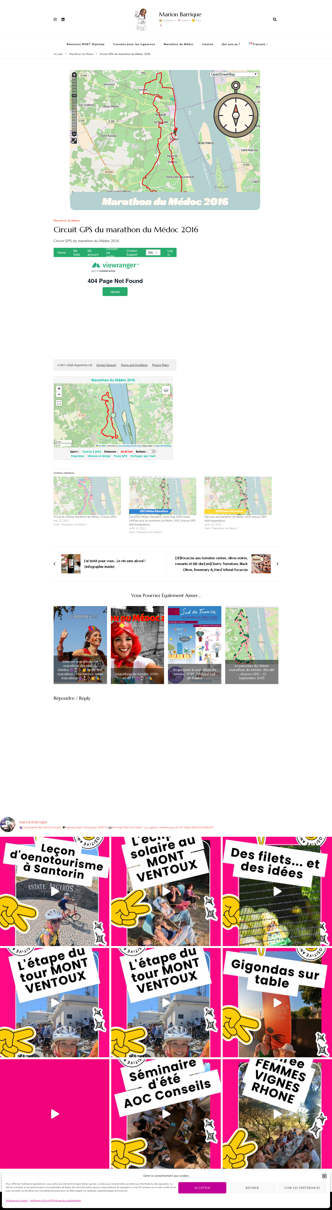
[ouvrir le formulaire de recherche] (274, 19)
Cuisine (207, 44)
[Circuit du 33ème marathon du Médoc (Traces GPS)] (89, 496)
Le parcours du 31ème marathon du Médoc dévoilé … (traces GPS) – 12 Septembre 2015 (251, 672)
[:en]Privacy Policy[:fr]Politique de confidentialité (55, 1200)
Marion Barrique (180, 14)
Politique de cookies (17, 1200)
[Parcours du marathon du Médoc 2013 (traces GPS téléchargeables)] (240, 496)
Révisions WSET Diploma (86, 44)
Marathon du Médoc (178, 44)
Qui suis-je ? (231, 44)
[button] (324, 1176)
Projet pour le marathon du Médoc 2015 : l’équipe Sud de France (194, 674)
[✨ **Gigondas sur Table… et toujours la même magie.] (277, 1002)
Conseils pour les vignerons (134, 44)
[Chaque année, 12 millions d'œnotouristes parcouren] (54, 1114)
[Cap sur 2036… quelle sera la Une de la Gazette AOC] (166, 1114)
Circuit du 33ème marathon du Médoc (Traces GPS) (85, 517)
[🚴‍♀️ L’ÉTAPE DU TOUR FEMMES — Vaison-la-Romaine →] (54, 1002)
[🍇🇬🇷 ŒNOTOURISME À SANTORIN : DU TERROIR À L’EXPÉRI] (54, 891)
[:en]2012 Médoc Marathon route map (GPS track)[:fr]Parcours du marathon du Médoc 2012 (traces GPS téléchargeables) (162, 520)
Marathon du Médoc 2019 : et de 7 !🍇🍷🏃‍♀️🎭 (137, 676)
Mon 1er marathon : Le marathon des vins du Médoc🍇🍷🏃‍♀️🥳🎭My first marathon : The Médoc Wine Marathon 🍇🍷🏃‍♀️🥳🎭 (80, 669)
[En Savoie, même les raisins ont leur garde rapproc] (277, 891)
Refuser (252, 1188)
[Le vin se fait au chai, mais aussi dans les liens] (277, 1114)
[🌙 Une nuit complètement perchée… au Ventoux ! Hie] (166, 891)
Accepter (202, 1188)
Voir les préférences (302, 1188)
